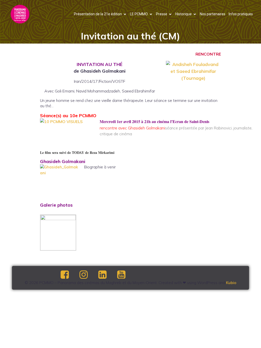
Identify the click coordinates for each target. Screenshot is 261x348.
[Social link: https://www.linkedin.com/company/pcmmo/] (106, 275)
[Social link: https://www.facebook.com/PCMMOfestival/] (69, 275)
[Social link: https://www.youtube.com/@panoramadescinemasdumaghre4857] (125, 275)
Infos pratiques (241, 14)
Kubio (231, 282)
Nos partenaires (212, 14)
